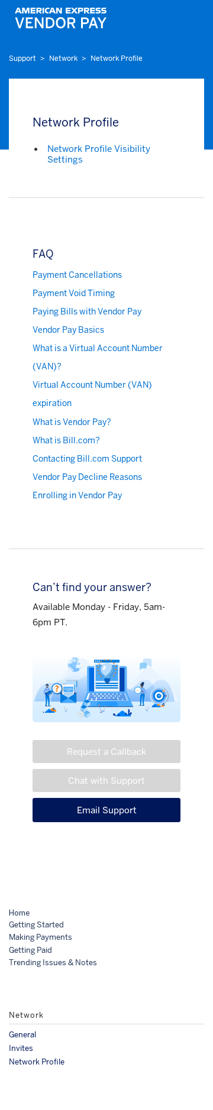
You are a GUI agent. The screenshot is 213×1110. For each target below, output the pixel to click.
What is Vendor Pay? (72, 422)
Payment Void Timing (74, 293)
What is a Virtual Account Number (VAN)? (98, 357)
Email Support (107, 810)
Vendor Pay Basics (68, 329)
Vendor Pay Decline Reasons (87, 477)
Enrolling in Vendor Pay (77, 495)
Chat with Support (106, 780)
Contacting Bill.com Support (87, 458)
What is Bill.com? (66, 440)
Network (63, 58)
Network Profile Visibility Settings (98, 154)
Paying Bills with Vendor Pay (87, 311)
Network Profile (117, 58)
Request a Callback (106, 751)
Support (22, 58)
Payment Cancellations (77, 275)
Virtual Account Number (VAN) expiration (92, 393)
